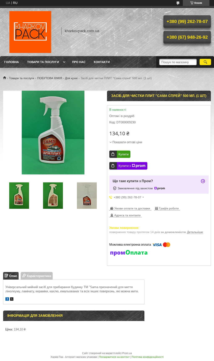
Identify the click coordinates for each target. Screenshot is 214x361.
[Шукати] (205, 62)
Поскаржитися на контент (114, 357)
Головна (11, 62)
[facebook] (7, 299)
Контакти (102, 62)
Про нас (78, 62)
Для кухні (71, 78)
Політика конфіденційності (148, 357)
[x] (11, 299)
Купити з (124, 166)
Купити (123, 154)
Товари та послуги (43, 62)
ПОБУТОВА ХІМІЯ (49, 78)
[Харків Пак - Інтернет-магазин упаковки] (30, 31)
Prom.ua (127, 353)
